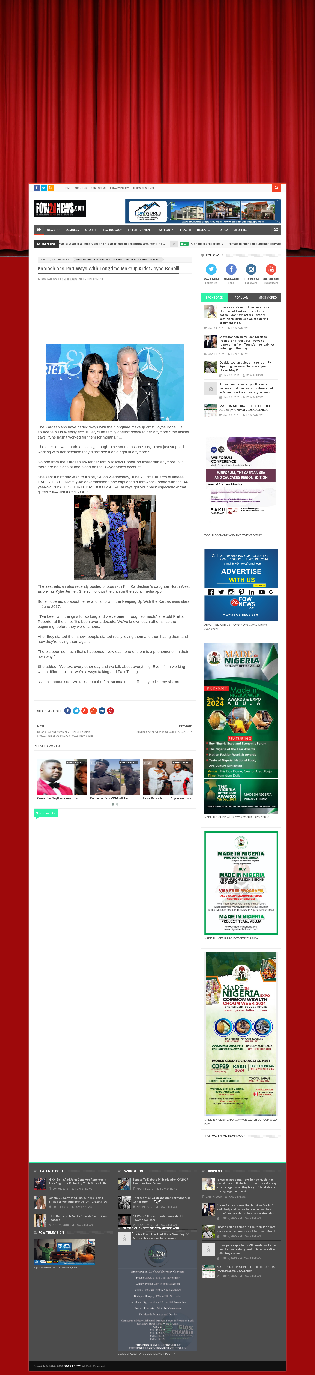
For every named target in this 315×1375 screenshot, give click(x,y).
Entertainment (140, 229)
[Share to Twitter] (46, 791)
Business (72, 229)
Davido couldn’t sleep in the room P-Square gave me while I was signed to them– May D (245, 366)
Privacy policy (119, 187)
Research (204, 229)
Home (67, 187)
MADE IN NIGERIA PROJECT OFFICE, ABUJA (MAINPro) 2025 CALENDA (245, 408)
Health (185, 229)
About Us (81, 187)
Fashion (164, 229)
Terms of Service (143, 187)
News (51, 229)
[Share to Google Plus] (50, 791)
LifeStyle (240, 229)
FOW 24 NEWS (72, 1366)
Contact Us (98, 187)
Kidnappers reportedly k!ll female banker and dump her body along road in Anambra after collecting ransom (219, 243)
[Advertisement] (128, 30)
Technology (112, 229)
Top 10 (223, 229)
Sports (90, 229)
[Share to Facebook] (41, 791)
